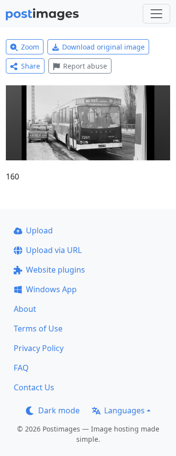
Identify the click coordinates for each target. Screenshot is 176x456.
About (25, 309)
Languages (124, 410)
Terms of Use (38, 328)
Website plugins (55, 269)
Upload (39, 230)
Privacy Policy (39, 348)
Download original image (103, 46)
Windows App (51, 289)
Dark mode (59, 410)
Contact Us (34, 387)
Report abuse (85, 66)
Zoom (30, 46)
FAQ (21, 367)
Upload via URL (54, 250)
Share (30, 66)
